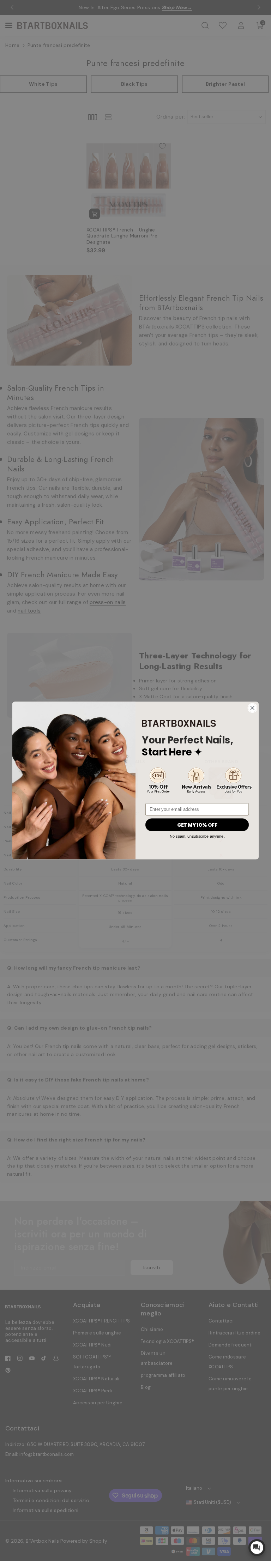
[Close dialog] (252, 708)
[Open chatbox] (256, 1547)
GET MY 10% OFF (197, 824)
